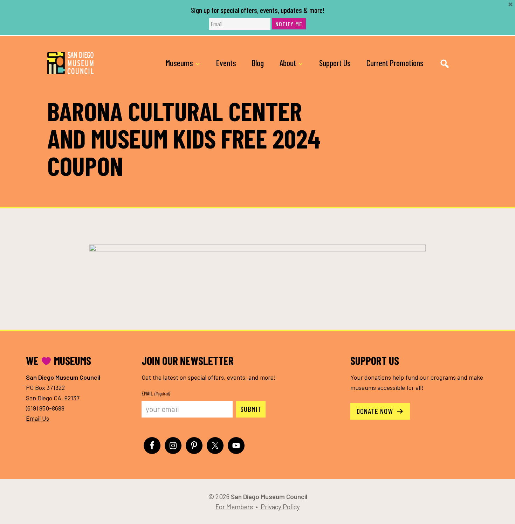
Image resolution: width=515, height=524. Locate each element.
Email (156, 393)
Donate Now (376, 411)
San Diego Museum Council (70, 63)
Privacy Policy (280, 507)
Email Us (37, 418)
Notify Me (288, 24)
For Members (234, 507)
